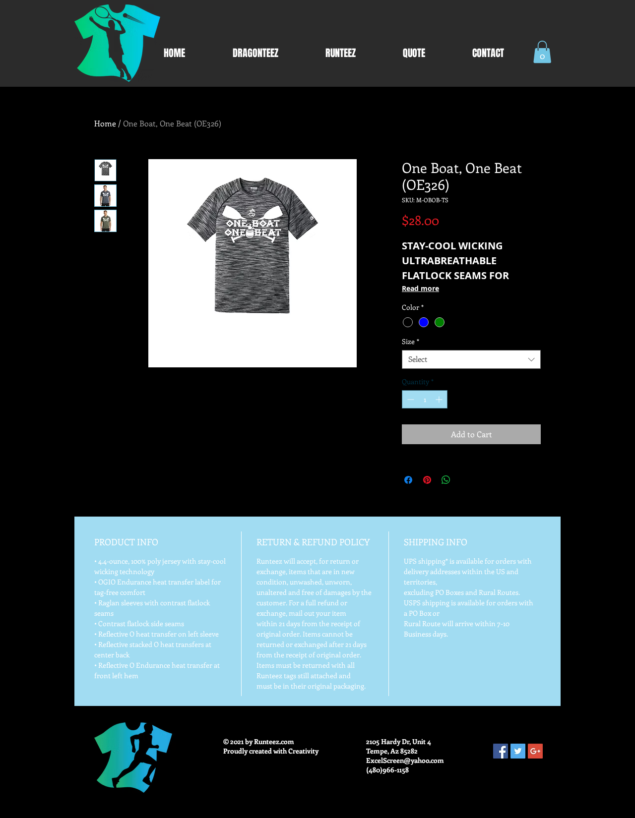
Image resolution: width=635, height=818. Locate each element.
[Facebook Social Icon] (500, 751)
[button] (542, 52)
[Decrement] (409, 399)
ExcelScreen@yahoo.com (405, 760)
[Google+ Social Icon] (535, 751)
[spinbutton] (425, 399)
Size (410, 341)
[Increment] (440, 399)
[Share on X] (465, 480)
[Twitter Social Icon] (517, 751)
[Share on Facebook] (408, 480)
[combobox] (471, 359)
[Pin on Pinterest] (427, 480)
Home (105, 123)
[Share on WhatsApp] (446, 480)
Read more (420, 288)
